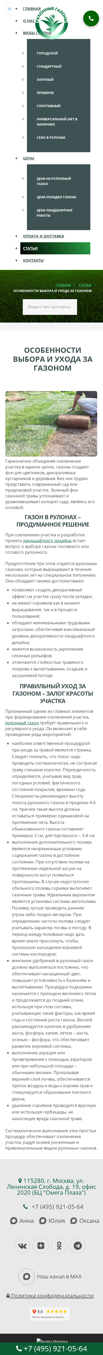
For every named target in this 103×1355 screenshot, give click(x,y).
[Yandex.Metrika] (52, 1340)
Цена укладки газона (56, 197)
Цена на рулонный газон (54, 181)
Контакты (33, 260)
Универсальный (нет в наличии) (57, 122)
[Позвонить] (91, 18)
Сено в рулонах (51, 137)
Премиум (45, 93)
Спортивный (48, 106)
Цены (28, 158)
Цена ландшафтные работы (55, 213)
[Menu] (9, 9)
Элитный (45, 79)
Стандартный (49, 66)
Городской (47, 53)
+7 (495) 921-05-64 (54, 1348)
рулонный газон (22, 723)
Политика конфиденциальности (52, 1295)
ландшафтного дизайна (47, 540)
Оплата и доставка (43, 236)
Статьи (30, 248)
